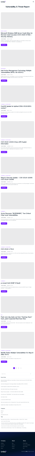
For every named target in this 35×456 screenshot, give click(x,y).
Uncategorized (3, 68)
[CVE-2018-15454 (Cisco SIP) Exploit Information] (17, 129)
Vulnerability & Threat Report (17, 7)
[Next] (21, 368)
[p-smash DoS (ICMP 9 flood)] (17, 270)
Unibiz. (27, 451)
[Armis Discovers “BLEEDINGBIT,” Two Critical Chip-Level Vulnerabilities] (17, 201)
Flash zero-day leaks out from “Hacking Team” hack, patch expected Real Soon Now (16, 318)
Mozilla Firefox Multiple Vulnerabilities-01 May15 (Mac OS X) (17, 353)
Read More (4, 45)
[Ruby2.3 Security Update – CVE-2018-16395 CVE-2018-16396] (17, 165)
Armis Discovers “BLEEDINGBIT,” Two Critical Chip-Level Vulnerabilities (16, 214)
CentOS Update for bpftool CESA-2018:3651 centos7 (16, 107)
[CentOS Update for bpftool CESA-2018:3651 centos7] (17, 93)
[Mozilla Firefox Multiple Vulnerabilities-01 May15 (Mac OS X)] (17, 340)
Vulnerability (3, 211)
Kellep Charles (3, 74)
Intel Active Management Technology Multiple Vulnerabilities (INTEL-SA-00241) (16, 71)
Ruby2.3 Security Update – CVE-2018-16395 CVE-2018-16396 (16, 178)
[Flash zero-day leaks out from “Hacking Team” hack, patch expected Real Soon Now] (17, 304)
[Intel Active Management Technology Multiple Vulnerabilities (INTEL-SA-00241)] (17, 58)
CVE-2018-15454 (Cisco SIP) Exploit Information (13, 143)
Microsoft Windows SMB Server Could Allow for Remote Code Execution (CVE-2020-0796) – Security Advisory (17, 35)
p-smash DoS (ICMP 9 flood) (10, 283)
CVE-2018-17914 (7, 249)
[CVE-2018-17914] (17, 236)
